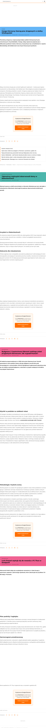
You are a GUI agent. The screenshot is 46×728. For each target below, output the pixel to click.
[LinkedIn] (17, 141)
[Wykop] (12, 141)
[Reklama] (23, 15)
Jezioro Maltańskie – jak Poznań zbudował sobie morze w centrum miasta (21, 155)
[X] (9, 141)
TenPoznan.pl (2, 164)
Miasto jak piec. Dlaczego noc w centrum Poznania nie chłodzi (18, 159)
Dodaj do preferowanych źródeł (23, 127)
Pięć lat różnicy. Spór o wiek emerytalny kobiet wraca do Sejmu (18, 157)
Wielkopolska (9, 164)
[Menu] (44, 1)
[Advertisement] (23, 66)
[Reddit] (15, 141)
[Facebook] (6, 141)
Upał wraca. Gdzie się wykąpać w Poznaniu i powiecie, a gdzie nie (18, 150)
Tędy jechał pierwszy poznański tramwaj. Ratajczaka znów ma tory (19, 152)
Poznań (14, 164)
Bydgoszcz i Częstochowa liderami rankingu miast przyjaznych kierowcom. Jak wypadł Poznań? (22, 352)
